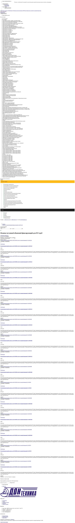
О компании (4, 500)
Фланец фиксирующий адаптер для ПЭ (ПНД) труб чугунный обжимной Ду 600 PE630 (16, 435)
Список (7, 236)
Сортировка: (2, 238)
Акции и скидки (5, 504)
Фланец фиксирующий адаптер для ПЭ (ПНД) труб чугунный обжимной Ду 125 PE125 (16, 261)
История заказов (5, 516)
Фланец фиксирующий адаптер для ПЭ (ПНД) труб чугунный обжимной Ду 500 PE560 (16, 419)
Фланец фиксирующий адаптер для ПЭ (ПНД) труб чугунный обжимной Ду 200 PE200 (16, 293)
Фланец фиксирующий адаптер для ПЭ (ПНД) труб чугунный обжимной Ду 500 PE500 (16, 403)
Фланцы (3, 224)
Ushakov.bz (12, 519)
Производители (5, 515)
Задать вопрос (5, 522)
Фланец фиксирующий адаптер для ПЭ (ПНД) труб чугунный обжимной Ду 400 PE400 (16, 372)
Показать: (2, 239)
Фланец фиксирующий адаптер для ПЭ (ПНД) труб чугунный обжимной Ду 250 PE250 (16, 324)
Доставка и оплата (5, 502)
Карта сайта (4, 517)
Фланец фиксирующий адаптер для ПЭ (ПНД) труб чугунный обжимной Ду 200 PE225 (16, 309)
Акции (1, 522)
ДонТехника (2, 244)
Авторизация (6, 5)
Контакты (4, 503)
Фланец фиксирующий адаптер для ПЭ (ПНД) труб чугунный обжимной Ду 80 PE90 (15, 466)
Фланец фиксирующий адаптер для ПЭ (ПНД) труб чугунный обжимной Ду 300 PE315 (16, 356)
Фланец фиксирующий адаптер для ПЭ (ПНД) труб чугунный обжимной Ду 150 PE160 (16, 277)
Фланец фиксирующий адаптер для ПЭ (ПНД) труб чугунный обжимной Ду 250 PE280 (16, 340)
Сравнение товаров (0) (4, 235)
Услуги (3, 501)
